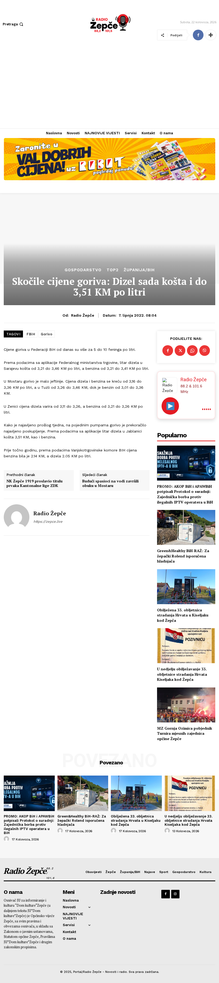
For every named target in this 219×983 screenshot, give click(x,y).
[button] (13, 24)
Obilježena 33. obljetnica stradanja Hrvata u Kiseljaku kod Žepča (182, 615)
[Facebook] (198, 35)
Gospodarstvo (83, 270)
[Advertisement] (109, 88)
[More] (210, 35)
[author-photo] (7, 839)
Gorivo (46, 334)
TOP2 (113, 270)
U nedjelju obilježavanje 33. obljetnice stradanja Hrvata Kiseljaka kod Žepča (182, 674)
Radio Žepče (82, 315)
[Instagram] (175, 894)
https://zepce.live (47, 522)
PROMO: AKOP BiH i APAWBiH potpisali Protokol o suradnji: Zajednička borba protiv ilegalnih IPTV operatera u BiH (185, 494)
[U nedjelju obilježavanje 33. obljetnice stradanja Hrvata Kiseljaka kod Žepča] (186, 645)
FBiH (30, 334)
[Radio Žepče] (16, 517)
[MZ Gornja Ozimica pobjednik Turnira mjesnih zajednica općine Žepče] (186, 704)
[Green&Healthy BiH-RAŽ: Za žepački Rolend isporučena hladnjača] (186, 527)
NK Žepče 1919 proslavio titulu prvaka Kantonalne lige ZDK (34, 483)
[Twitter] (180, 350)
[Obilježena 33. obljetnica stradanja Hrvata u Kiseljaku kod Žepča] (186, 586)
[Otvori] (170, 406)
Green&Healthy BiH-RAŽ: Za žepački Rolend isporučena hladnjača (183, 556)
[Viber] (204, 350)
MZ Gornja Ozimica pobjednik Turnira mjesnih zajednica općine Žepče (184, 733)
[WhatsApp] (192, 350)
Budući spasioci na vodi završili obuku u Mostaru (110, 483)
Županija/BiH (139, 270)
